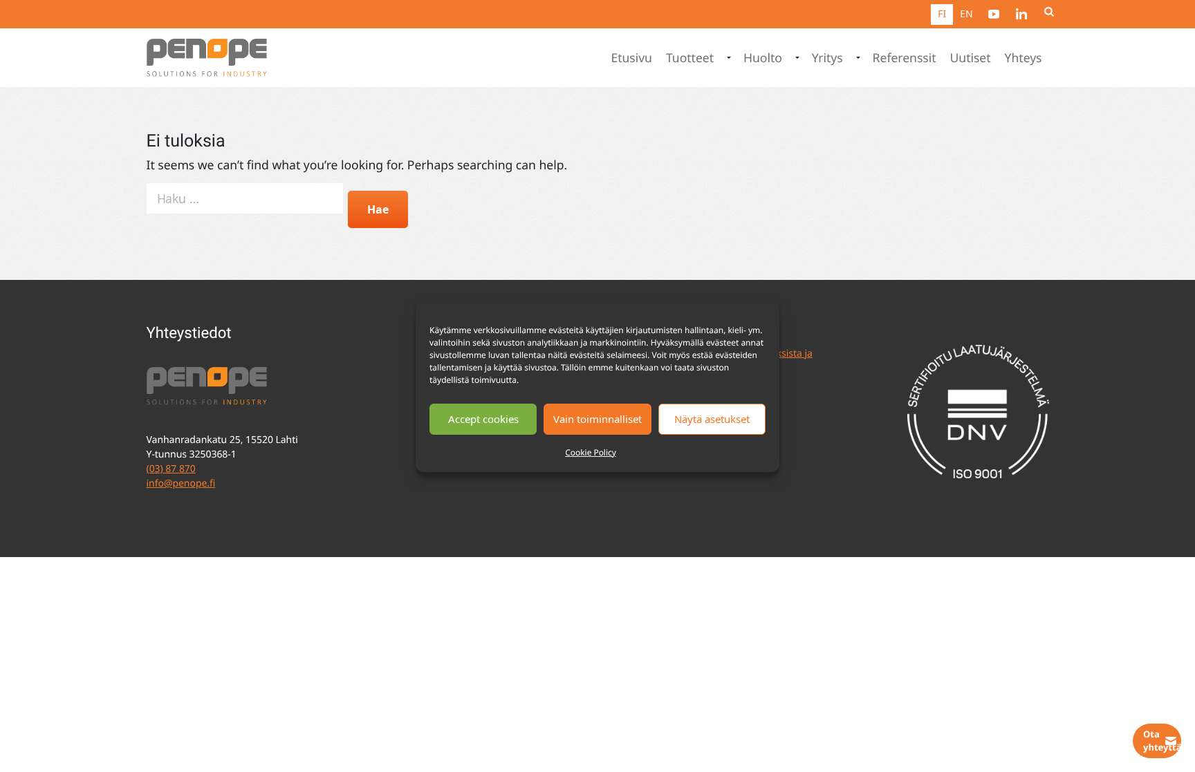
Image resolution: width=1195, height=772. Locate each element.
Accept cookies (483, 419)
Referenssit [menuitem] (904, 58)
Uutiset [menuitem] (970, 58)
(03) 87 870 (171, 469)
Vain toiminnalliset (597, 419)
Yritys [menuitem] (827, 58)
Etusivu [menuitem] (631, 58)
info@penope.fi (181, 483)
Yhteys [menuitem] (1023, 58)
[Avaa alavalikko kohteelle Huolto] (796, 58)
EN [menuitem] (966, 14)
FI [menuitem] (942, 14)
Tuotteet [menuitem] (690, 58)
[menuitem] (994, 13)
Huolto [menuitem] (762, 58)
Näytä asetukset (712, 419)
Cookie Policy (590, 452)
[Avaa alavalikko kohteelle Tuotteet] (727, 58)
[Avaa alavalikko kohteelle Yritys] (856, 58)
